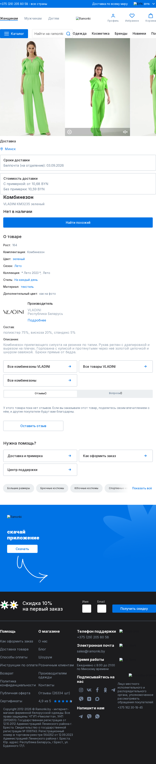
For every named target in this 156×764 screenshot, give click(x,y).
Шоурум (45, 657)
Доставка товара (14, 649)
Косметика (100, 33)
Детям (53, 18)
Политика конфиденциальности (18, 683)
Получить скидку (134, 609)
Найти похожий (78, 222)
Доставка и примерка (25, 456)
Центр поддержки (22, 470)
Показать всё (142, 488)
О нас (43, 641)
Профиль (113, 20)
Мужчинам (33, 18)
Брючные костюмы (52, 488)
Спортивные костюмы (122, 488)
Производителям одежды (52, 675)
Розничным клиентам (56, 665)
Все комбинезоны (22, 380)
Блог (42, 649)
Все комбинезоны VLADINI (29, 366)
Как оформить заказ (99, 456)
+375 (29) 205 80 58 (93, 637)
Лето (18, 266)
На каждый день (26, 279)
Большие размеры (18, 488)
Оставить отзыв (33, 426)
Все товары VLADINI (99, 366)
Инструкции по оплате (19, 665)
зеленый (19, 259)
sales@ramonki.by (91, 651)
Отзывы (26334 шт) (54, 693)
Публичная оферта (15, 693)
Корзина (150, 20)
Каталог (17, 34)
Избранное (132, 20)
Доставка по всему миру (110, 4)
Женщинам (9, 18)
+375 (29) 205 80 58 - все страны (23, 4)
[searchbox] (52, 33)
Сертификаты (11, 701)
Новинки (139, 33)
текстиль (27, 286)
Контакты (46, 685)
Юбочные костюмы (86, 488)
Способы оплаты (13, 657)
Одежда (80, 33)
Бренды (121, 33)
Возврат (7, 673)
